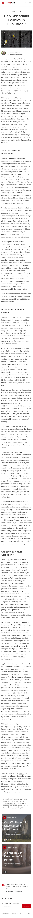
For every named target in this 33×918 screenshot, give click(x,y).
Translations (5, 913)
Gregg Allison (7, 799)
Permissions (13, 913)
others (21, 773)
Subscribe (26, 906)
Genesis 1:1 (6, 336)
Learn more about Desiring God (14, 891)
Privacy (19, 913)
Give (29, 913)
